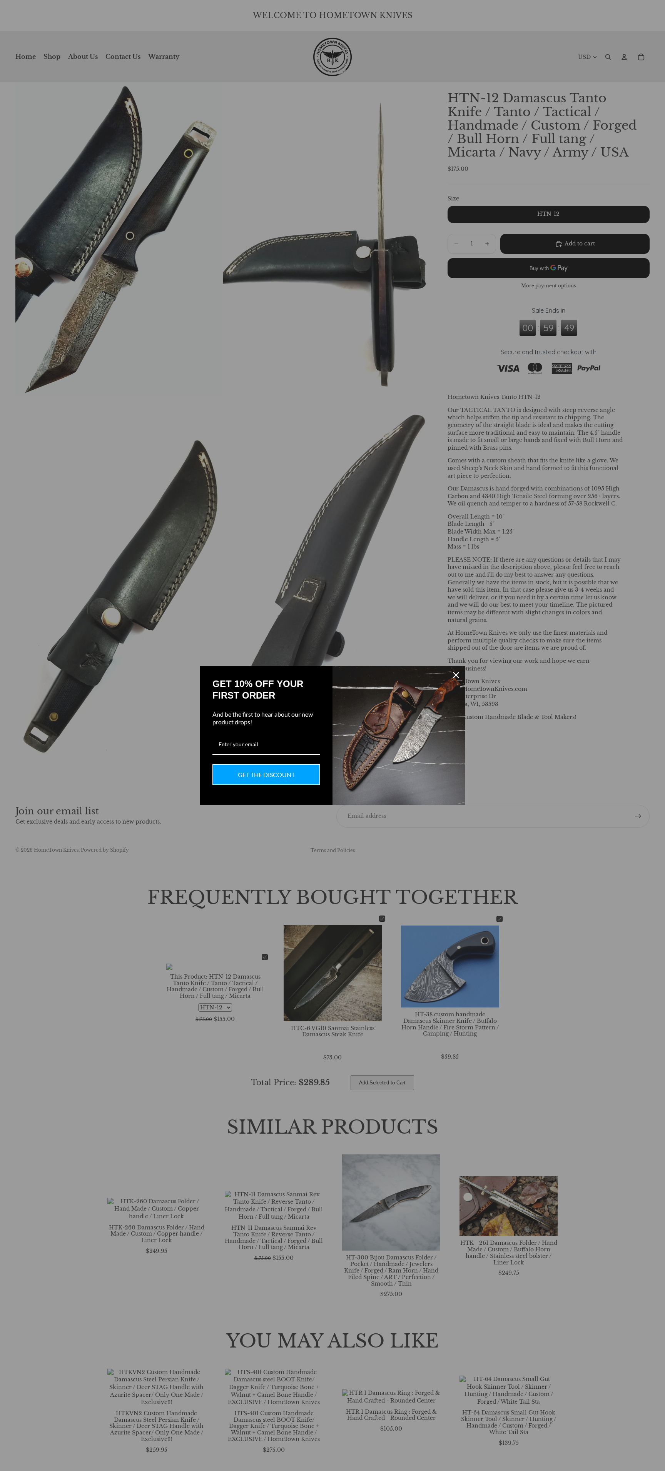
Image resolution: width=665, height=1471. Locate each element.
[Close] (456, 675)
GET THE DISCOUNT (266, 774)
